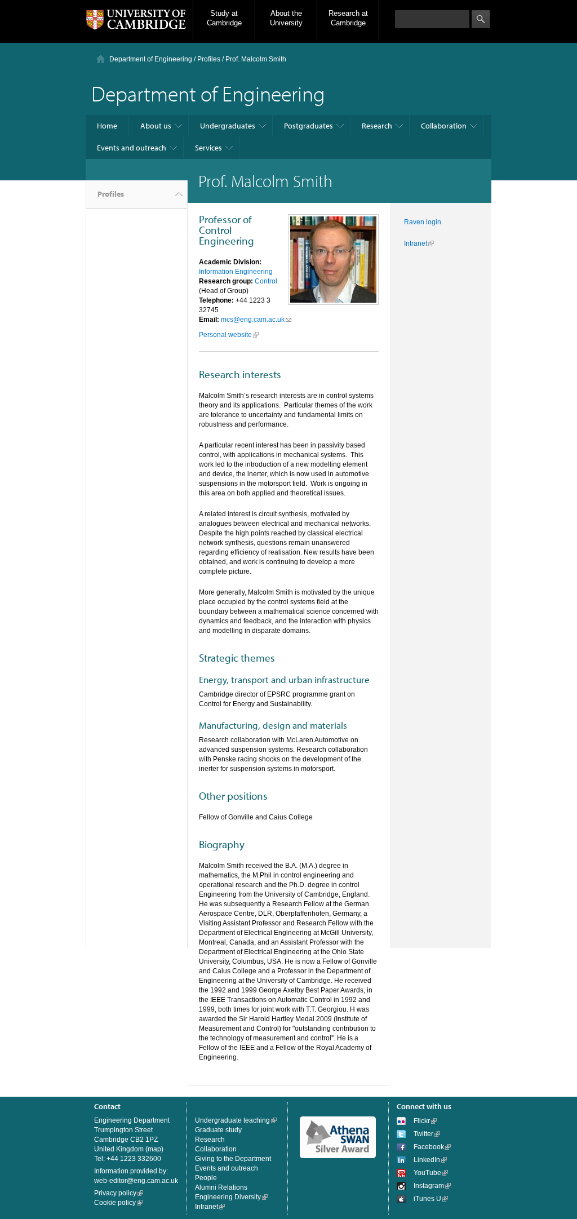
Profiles (110, 194)
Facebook (429, 1147)
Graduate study (218, 1130)
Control (266, 281)
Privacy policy (115, 1193)
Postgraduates (308, 126)
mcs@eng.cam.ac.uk (253, 319)
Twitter (423, 1134)
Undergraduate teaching (232, 1120)
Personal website (225, 335)
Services (208, 148)
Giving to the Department (233, 1159)
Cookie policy (115, 1203)
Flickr (422, 1121)
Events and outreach (131, 148)
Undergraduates (227, 126)
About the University (286, 18)
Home (107, 126)
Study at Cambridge (224, 18)
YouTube (427, 1173)
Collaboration (444, 126)
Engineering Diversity (228, 1197)
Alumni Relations (221, 1187)
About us (155, 126)
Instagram (429, 1186)
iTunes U (427, 1199)
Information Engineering (236, 272)
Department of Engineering (150, 59)
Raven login (422, 222)
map (154, 1149)
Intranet (415, 243)
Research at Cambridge (348, 18)
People (206, 1178)
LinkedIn (427, 1160)
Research (377, 126)
